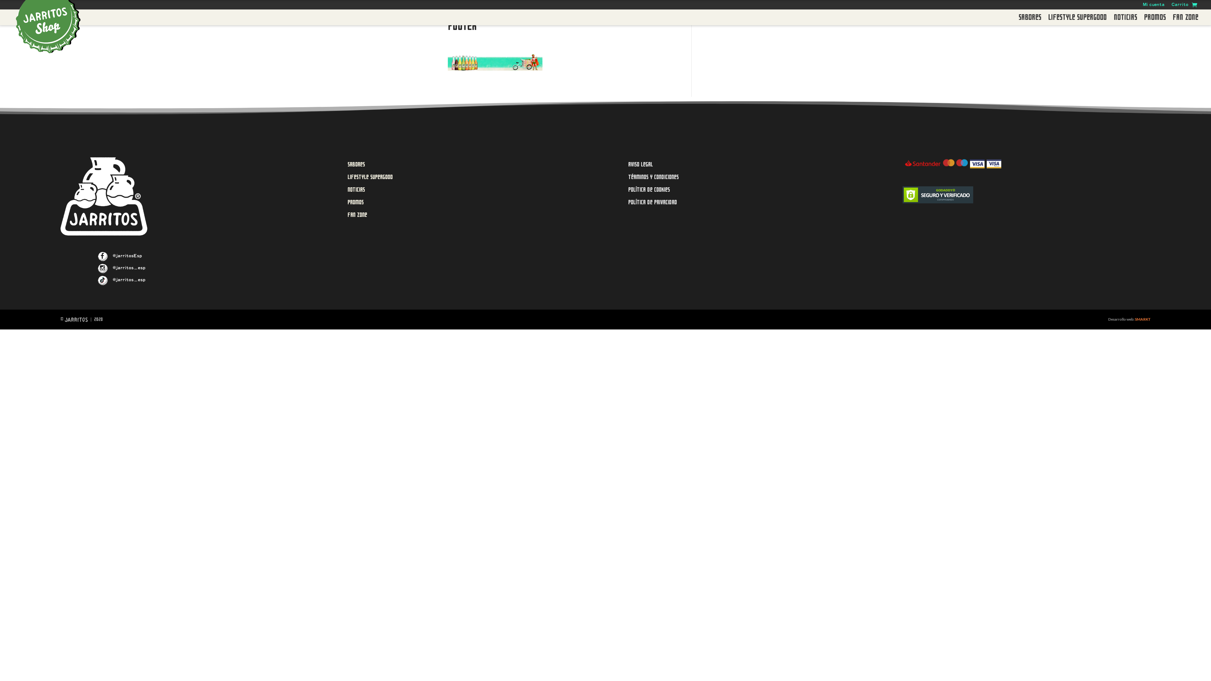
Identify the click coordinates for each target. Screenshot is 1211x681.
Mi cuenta (1154, 5)
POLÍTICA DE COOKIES (649, 189)
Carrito (1180, 5)
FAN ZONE (357, 214)
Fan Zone (1185, 18)
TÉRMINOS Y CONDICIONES (653, 177)
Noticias (1125, 18)
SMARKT (1142, 319)
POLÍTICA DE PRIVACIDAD (652, 202)
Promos (1155, 18)
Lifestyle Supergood (1077, 18)
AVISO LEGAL (640, 164)
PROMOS (356, 202)
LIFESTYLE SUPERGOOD (370, 177)
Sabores (1030, 18)
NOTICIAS (356, 189)
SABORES (356, 164)
